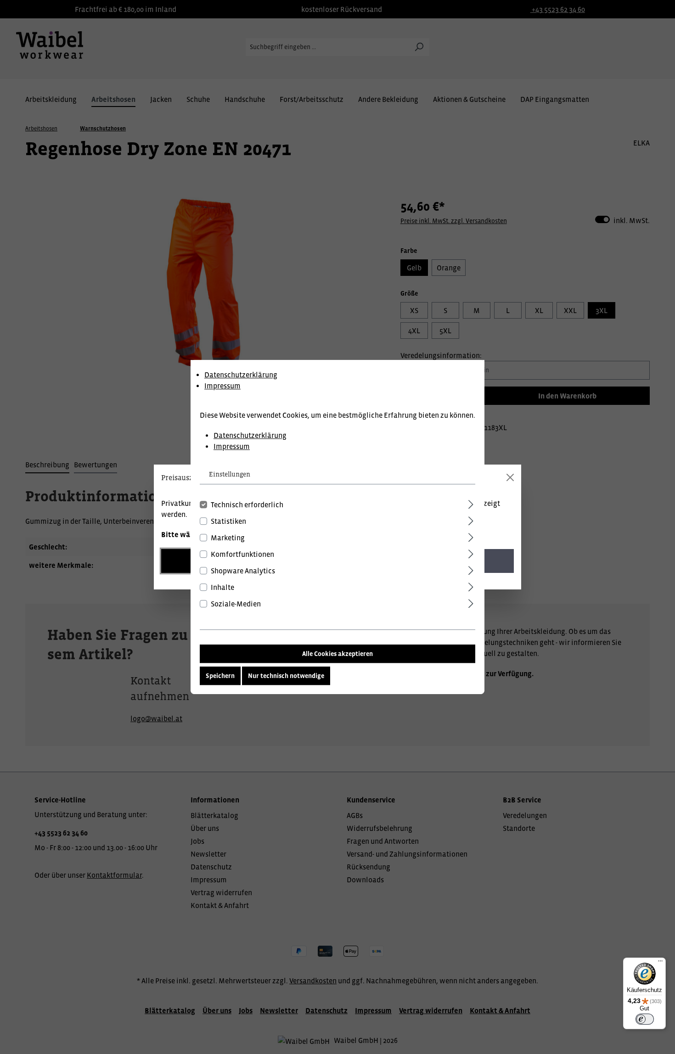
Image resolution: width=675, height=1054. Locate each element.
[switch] (645, 1019)
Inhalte (222, 587)
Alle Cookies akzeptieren (337, 653)
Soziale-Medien (236, 604)
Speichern (220, 675)
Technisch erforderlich (247, 504)
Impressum (222, 385)
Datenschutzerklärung (240, 374)
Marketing (228, 537)
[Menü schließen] (510, 477)
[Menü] (660, 963)
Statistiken (228, 521)
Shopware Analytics (243, 570)
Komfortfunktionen (242, 554)
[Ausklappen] (471, 503)
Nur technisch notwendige (286, 675)
